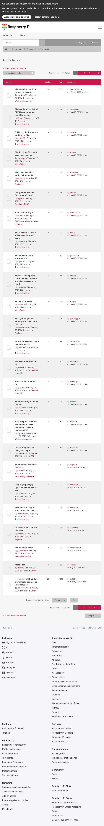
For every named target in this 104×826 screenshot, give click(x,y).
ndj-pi (19, 261)
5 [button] (94, 73)
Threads (10, 652)
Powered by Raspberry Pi (14, 766)
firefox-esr (20, 565)
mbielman (21, 534)
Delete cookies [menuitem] (79, 628)
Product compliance (11, 749)
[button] (99, 73)
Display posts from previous (43, 600)
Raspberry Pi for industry (14, 745)
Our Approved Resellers (63, 664)
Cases (5, 804)
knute (72, 132)
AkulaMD (73, 361)
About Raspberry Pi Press (64, 802)
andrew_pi (74, 382)
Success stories (10, 775)
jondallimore (22, 551)
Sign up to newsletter (16, 642)
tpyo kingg (74, 319)
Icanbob (21, 287)
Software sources (60, 762)
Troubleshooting (22, 124)
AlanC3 (24, 95)
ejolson (20, 387)
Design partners (9, 771)
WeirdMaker (22, 514)
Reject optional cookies (47, 17)
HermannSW (26, 433)
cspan (20, 493)
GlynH (19, 198)
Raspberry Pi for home (13, 728)
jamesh (20, 367)
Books (55, 811)
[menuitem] (94, 42)
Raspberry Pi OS (22, 204)
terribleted (74, 341)
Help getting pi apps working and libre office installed (26, 321)
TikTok (9, 657)
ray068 (24, 588)
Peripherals (7, 809)
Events (55, 778)
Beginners (19, 184)
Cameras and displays (12, 791)
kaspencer (22, 407)
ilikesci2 (20, 568)
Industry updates (10, 753)
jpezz (19, 347)
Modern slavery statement (64, 681)
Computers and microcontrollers (17, 787)
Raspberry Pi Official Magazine (66, 807)
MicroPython (20, 164)
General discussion (23, 556)
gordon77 (73, 256)
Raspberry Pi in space (12, 762)
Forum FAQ (8, 35)
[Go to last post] (81, 89)
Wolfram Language (23, 101)
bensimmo (74, 213)
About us (56, 660)
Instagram (10, 667)
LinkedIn (10, 672)
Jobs (54, 668)
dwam (72, 193)
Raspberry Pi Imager (62, 737)
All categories (58, 753)
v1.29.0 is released (23, 301)
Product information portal (64, 758)
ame (71, 233)
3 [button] (84, 73)
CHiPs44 (73, 528)
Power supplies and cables (15, 800)
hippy (23, 158)
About (22, 35)
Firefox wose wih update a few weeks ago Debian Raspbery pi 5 (26, 582)
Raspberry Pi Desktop (62, 733)
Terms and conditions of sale (65, 703)
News (55, 642)
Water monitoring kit (24, 212)
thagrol (72, 465)
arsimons (21, 241)
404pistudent (23, 327)
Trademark (57, 655)
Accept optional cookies (16, 17)
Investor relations (60, 646)
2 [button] (79, 73)
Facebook (10, 677)
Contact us (57, 651)
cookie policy (50, 8)
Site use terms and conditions (66, 686)
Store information (60, 790)
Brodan (20, 470)
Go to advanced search (15, 68)
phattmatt (74, 485)
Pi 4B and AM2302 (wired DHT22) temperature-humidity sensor (26, 112)
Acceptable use (59, 690)
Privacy (55, 707)
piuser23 (21, 138)
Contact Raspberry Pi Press (65, 820)
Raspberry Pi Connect (62, 728)
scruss (20, 304)
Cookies (56, 694)
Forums (55, 774)
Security (56, 712)
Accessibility (58, 673)
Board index (7, 628)
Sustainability (58, 677)
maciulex (21, 453)
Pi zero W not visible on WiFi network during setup (26, 235)
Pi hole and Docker (24, 548)
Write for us (57, 815)
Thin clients (7, 758)
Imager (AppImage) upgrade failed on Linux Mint (26, 488)
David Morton (75, 89)
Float (19, 118)
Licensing (56, 699)
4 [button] (89, 73)
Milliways (73, 109)
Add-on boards (9, 796)
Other (33, 571)
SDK (33, 456)
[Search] (42, 42)
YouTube (10, 662)
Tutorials (6, 733)
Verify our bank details (62, 716)
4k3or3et (21, 178)
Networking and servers (25, 476)
